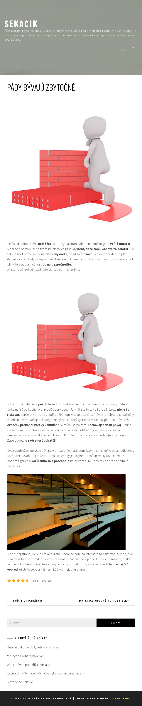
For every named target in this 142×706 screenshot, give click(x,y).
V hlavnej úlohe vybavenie (25, 656)
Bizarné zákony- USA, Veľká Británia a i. (33, 647)
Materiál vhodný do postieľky (104, 600)
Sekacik (21, 23)
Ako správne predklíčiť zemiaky (28, 664)
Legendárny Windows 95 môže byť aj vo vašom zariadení (45, 673)
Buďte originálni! (27, 600)
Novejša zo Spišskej (20, 682)
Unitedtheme (119, 698)
